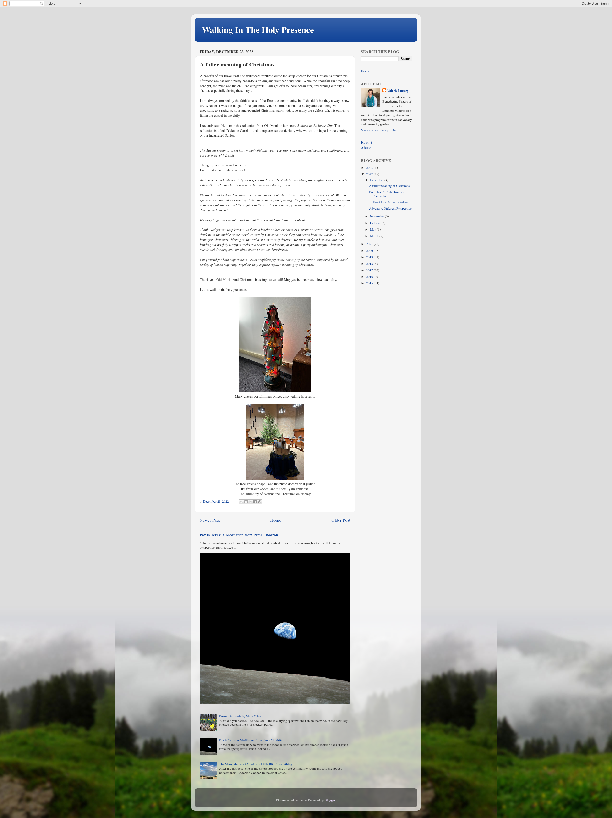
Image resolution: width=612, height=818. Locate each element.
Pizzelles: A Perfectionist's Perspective (386, 194)
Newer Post (210, 520)
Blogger (330, 800)
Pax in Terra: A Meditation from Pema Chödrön (239, 534)
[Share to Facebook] (255, 501)
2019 (370, 257)
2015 (370, 283)
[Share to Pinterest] (259, 501)
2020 (370, 251)
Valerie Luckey (398, 90)
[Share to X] (250, 501)
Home (275, 520)
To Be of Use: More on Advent (389, 202)
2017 (370, 270)
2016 (370, 277)
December (377, 180)
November (377, 216)
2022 (370, 174)
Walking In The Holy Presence (258, 29)
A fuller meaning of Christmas (389, 185)
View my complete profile (378, 130)
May (373, 229)
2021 (370, 244)
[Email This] (241, 501)
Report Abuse (366, 144)
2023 (370, 168)
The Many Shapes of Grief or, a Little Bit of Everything (255, 764)
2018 (370, 263)
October (376, 223)
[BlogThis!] (246, 501)
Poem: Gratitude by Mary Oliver (240, 716)
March (374, 236)
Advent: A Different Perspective (390, 208)
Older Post (340, 520)
